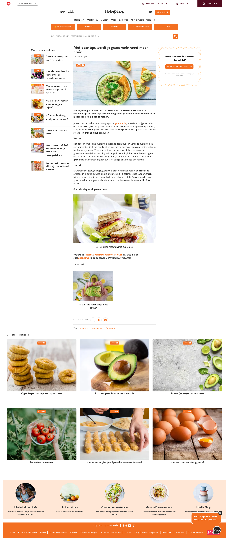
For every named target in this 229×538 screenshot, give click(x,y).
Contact (127, 532)
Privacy (43, 532)
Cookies (73, 532)
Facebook (89, 254)
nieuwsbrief (83, 257)
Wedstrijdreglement (150, 532)
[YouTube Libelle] (129, 525)
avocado (84, 328)
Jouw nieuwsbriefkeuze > (179, 66)
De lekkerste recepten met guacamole (114, 246)
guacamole (120, 123)
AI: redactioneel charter (110, 532)
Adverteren (179, 532)
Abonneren (166, 532)
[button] (209, 3)
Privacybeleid (179, 75)
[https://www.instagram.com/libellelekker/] (125, 525)
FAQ (136, 532)
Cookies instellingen (88, 532)
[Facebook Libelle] (120, 525)
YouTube (118, 254)
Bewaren (110, 328)
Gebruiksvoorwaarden (58, 532)
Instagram (99, 254)
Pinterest (109, 254)
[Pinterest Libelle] (134, 525)
